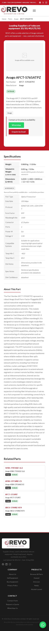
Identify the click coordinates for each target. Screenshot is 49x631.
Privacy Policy (12, 585)
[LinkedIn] (6, 564)
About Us (12, 574)
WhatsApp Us (12, 608)
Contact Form (12, 601)
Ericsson (36, 582)
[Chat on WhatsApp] (42, 624)
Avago (9, 113)
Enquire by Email (19, 132)
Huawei (36, 578)
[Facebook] (40, 2)
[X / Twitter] (43, 2)
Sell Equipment (12, 578)
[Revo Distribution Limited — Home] (14, 10)
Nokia (36, 585)
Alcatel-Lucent (36, 589)
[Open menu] (34, 10)
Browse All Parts (36, 574)
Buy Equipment (12, 582)
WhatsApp (16, 125)
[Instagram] (46, 2)
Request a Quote (12, 604)
